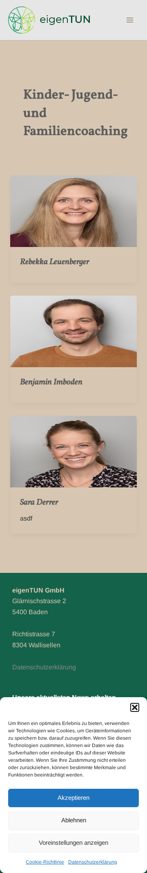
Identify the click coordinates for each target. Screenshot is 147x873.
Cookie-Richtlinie (45, 862)
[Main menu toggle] (130, 20)
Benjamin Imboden (51, 382)
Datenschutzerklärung (92, 862)
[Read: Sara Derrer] (73, 451)
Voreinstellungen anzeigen (73, 842)
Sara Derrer (39, 502)
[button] (135, 707)
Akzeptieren (73, 797)
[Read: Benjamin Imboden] (73, 331)
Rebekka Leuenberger (54, 262)
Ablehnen (73, 820)
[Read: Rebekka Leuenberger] (73, 210)
